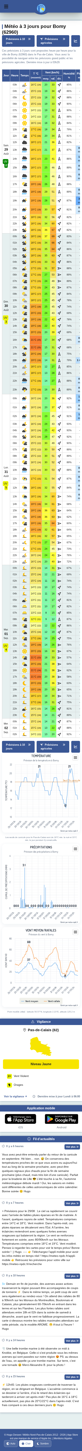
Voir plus (71, 1146)
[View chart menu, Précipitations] (75, 849)
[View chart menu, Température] (75, 757)
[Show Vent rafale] (52, 1001)
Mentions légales (63, 1438)
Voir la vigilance (14, 1096)
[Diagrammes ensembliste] (75, 41)
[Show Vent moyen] (29, 1001)
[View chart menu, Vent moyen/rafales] (75, 932)
